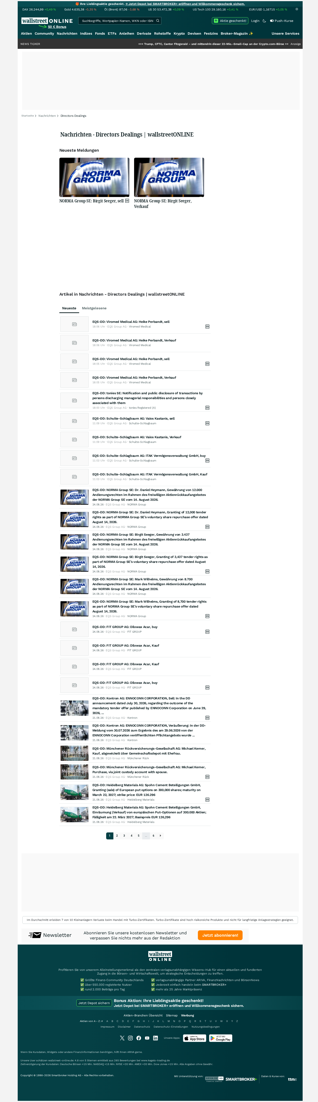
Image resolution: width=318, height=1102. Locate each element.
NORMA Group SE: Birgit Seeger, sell (91, 201)
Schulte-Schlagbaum (142, 423)
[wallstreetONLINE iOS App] (194, 1041)
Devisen (194, 33)
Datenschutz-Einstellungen (171, 1026)
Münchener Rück (138, 758)
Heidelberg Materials (140, 799)
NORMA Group (136, 504)
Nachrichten (67, 33)
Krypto (179, 33)
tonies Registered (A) (142, 407)
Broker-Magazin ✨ (237, 33)
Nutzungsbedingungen (206, 1026)
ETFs (112, 33)
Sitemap (172, 1015)
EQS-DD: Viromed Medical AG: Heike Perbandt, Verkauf (134, 340)
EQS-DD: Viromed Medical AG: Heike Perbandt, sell (130, 322)
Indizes (86, 33)
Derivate (144, 33)
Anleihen (126, 33)
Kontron (132, 717)
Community (44, 33)
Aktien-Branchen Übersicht (143, 1015)
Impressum (107, 1026)
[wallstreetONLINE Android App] (220, 1041)
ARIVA (130, 1052)
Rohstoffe (162, 33)
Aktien (26, 33)
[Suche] (157, 20)
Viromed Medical (140, 326)
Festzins (211, 33)
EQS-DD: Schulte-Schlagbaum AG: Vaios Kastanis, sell (133, 418)
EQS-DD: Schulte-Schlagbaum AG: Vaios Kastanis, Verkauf (136, 437)
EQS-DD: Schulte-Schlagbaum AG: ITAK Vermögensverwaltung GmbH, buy (149, 455)
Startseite (27, 115)
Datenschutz (142, 1026)
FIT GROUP (134, 631)
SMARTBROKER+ (214, 984)
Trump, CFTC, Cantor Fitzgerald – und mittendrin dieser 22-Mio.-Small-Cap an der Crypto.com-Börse (190, 44)
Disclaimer (124, 1026)
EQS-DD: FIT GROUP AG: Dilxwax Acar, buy (125, 627)
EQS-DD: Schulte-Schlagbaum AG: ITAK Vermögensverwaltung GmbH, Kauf (149, 474)
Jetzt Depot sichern (94, 1003)
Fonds (100, 33)
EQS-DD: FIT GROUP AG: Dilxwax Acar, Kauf (125, 645)
